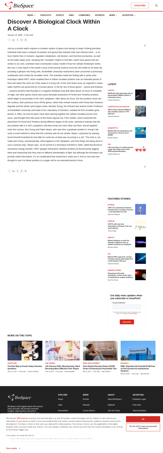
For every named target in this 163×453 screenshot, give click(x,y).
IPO (109, 254)
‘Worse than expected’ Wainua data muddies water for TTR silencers (119, 112)
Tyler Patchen (106, 371)
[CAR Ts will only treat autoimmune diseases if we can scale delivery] (140, 225)
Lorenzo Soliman (33, 371)
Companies (84, 15)
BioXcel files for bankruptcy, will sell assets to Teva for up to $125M (120, 133)
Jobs (71, 15)
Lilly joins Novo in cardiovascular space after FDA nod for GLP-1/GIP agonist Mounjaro (120, 149)
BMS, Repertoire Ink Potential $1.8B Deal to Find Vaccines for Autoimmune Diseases (138, 368)
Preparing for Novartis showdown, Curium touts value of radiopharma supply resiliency (120, 275)
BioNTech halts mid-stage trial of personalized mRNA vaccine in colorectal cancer (120, 95)
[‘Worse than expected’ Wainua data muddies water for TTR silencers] (140, 111)
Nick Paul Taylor (113, 280)
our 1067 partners (21, 418)
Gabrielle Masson (113, 116)
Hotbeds (100, 15)
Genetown (12, 363)
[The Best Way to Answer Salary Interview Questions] (25, 350)
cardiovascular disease (118, 107)
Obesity (111, 237)
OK (143, 419)
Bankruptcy (113, 128)
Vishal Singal (112, 231)
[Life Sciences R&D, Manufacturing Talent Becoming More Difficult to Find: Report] (62, 350)
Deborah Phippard (114, 214)
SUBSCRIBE (140, 6)
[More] (35, 15)
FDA (109, 144)
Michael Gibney (113, 138)
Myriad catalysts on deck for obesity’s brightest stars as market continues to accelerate (119, 242)
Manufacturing (114, 270)
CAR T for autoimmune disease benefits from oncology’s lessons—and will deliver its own (120, 210)
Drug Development (91, 363)
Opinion (111, 205)
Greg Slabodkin (69, 371)
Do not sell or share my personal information (143, 427)
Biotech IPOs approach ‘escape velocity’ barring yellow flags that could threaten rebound (120, 259)
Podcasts (45, 15)
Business (125, 363)
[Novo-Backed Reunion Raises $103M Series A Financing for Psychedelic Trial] (100, 350)
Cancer (111, 90)
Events (60, 15)
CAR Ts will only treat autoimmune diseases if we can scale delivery (120, 226)
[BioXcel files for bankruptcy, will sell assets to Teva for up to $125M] (140, 132)
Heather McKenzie (114, 100)
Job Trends (50, 363)
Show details (11, 448)
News (30, 15)
